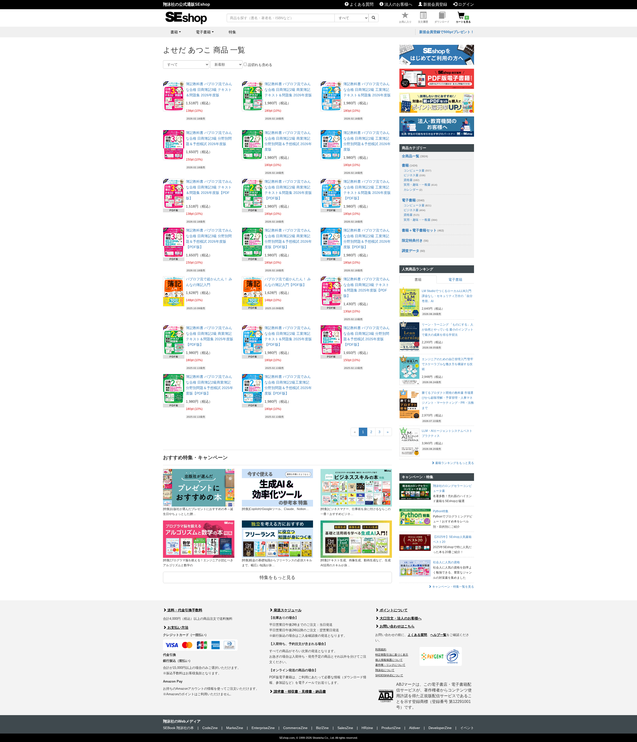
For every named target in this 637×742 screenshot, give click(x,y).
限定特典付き (412, 240)
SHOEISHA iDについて (389, 675)
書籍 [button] (174, 32)
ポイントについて (393, 610)
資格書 (411, 180)
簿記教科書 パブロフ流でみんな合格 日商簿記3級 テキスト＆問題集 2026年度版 (209, 89)
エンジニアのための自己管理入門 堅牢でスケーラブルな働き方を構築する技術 (447, 364)
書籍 (405, 165)
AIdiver (414, 728)
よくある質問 (361, 4)
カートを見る (463, 19)
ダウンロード (441, 21)
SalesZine (345, 728)
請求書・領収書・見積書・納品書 (299, 691)
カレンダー (413, 189)
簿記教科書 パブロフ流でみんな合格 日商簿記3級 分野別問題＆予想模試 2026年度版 (209, 138)
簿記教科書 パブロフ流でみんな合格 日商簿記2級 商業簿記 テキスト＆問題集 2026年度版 (288, 89)
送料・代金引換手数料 (184, 610)
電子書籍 (409, 200)
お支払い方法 (177, 627)
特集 (232, 32)
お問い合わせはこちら (397, 626)
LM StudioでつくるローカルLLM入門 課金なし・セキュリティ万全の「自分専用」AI (447, 296)
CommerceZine (295, 728)
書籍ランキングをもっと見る (454, 463)
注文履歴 (423, 21)
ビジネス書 (414, 175)
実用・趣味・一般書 (420, 184)
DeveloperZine (440, 728)
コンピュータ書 (417, 170)
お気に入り (405, 21)
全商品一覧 (410, 156)
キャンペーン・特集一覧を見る (452, 586)
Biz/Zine (322, 728)
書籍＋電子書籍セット (419, 230)
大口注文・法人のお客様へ (400, 618)
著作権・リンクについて (390, 664)
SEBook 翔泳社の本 (178, 728)
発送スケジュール (287, 610)
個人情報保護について (389, 659)
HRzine (367, 728)
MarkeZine (234, 728)
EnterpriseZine (263, 728)
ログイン (465, 4)
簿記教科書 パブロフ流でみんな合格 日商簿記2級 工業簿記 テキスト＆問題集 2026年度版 (367, 89)
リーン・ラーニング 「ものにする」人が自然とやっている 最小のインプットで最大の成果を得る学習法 (447, 330)
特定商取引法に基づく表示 (391, 654)
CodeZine (210, 728)
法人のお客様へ (397, 4)
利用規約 (380, 649)
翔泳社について (384, 670)
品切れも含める (259, 65)
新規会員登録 (434, 4)
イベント (467, 728)
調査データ (410, 251)
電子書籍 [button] (203, 32)
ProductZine (391, 728)
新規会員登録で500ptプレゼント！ (446, 32)
